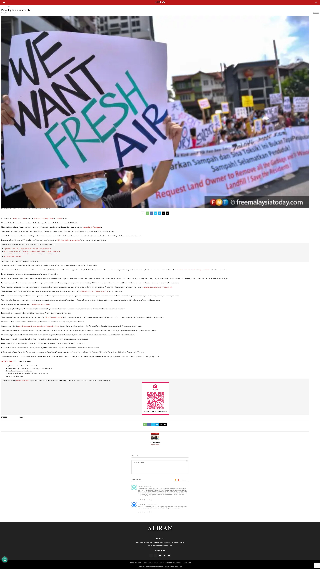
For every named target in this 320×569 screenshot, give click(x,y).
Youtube (59, 218)
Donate (145, 562)
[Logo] (160, 533)
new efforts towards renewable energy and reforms (193, 270)
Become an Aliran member (12, 256)
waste (21, 417)
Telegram (37, 218)
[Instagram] (155, 555)
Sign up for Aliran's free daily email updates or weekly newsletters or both (27, 249)
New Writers (8, 6)
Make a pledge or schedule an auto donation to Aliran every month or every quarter (31, 254)
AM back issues (187, 562)
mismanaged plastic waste (41, 304)
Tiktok (51, 218)
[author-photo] (155, 439)
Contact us (138, 562)
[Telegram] (159, 213)
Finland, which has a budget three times (94, 291)
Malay (15, 218)
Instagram (44, 218)
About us (131, 562)
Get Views (315, 12)
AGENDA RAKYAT (8, 361)
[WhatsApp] (147, 213)
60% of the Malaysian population (68, 240)
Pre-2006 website (159, 562)
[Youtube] (169, 555)
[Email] (163, 213)
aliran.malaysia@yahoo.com (163, 545)
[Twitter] (155, 213)
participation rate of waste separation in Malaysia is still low (38, 326)
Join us (150, 562)
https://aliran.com (155, 444)
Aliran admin (155, 442)
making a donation (22, 380)
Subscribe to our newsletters (173, 562)
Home (2, 6)
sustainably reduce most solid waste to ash (157, 287)
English (23, 218)
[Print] (167, 213)
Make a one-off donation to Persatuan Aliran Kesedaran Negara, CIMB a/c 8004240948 (32, 251)
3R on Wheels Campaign (53, 317)
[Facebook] (151, 213)
